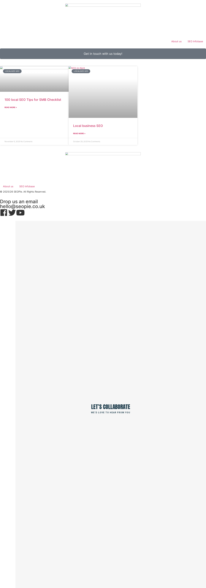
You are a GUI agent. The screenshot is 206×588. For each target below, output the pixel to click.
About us (176, 41)
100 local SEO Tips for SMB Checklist (33, 100)
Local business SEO (88, 126)
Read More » (11, 107)
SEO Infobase (195, 41)
